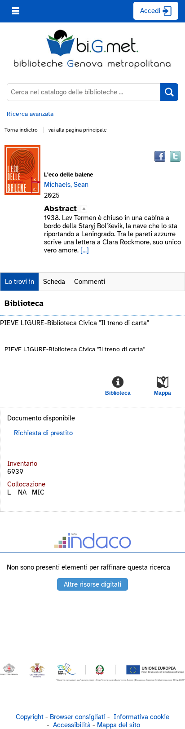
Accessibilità (72, 725)
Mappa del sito (118, 725)
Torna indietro (21, 130)
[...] (84, 250)
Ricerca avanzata (30, 114)
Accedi (150, 11)
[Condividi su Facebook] (159, 156)
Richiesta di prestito (43, 433)
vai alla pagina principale (77, 130)
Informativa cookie (141, 717)
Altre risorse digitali (92, 584)
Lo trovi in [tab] (19, 282)
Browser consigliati (78, 717)
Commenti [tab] (89, 282)
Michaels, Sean (66, 185)
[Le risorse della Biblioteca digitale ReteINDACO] (92, 542)
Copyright (30, 717)
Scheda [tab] (54, 282)
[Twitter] (175, 156)
